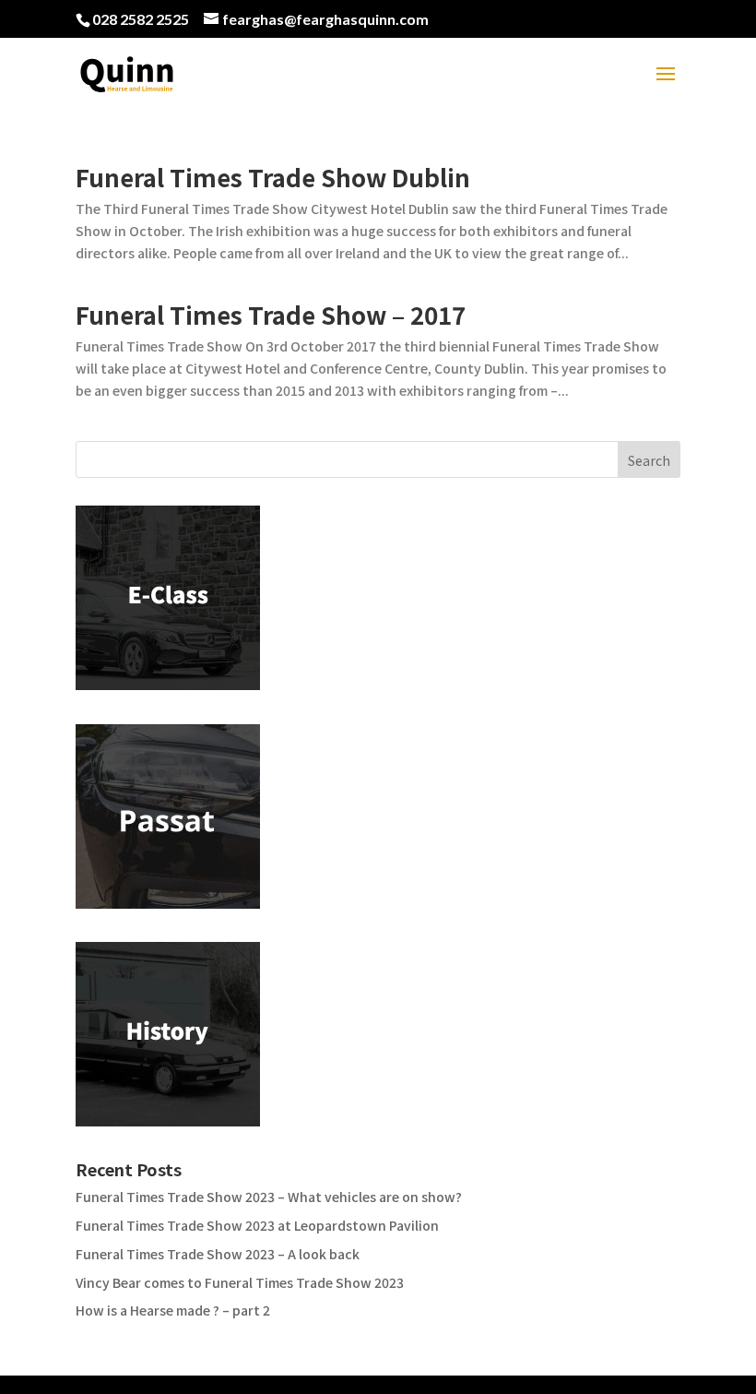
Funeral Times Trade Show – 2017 (271, 314)
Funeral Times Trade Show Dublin (273, 177)
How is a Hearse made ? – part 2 (173, 1310)
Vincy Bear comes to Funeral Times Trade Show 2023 (240, 1282)
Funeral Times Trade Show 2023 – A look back (218, 1254)
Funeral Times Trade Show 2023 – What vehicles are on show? (269, 1196)
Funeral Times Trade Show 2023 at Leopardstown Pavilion (257, 1225)
